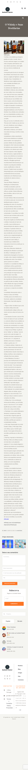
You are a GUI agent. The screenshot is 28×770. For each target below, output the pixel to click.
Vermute (9, 641)
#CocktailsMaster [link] (16, 523)
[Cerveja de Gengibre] (7, 544)
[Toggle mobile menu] (25, 8)
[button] (3, 544)
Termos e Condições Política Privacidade (8, 703)
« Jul (20, 710)
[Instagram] (7, 676)
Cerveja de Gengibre (7, 541)
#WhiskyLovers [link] (8, 523)
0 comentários (19, 531)
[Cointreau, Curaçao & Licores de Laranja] (4, 648)
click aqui (6, 519)
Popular (8, 621)
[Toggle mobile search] (22, 8)
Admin (5, 531)
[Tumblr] (7, 678)
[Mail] (9, 678)
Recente (20, 621)
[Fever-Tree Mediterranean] (20, 544)
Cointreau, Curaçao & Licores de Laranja (15, 648)
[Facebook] (5, 676)
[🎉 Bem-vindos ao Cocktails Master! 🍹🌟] (4, 634)
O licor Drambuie (11, 627)
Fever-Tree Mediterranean (20, 541)
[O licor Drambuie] (4, 627)
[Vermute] (4, 641)
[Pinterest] (9, 676)
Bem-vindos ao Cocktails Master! (16, 633)
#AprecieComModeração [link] (10, 525)
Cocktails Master (17, 717)
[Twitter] (5, 678)
